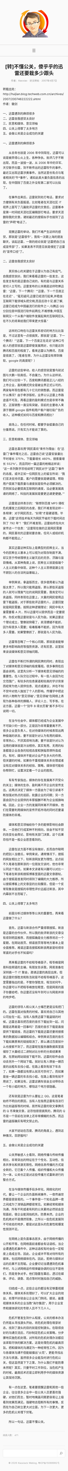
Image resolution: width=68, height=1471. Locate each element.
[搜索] (61, 1453)
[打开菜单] (34, 50)
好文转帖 (34, 80)
